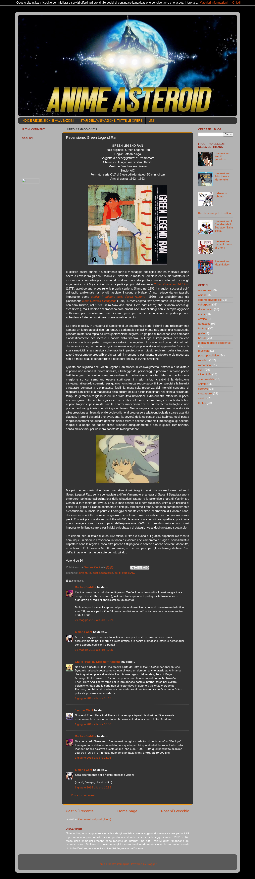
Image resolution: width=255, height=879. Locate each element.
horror (202, 338)
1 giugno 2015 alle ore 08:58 (93, 724)
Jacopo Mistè (84, 710)
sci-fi (118, 572)
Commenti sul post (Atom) (94, 819)
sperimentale (206, 379)
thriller (202, 403)
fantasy (202, 328)
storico (202, 398)
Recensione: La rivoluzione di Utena (223, 244)
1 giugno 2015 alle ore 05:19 (93, 698)
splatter (203, 383)
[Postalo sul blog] (136, 568)
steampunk (205, 393)
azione (202, 295)
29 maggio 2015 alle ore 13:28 (94, 620)
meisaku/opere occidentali (214, 342)
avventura (84, 572)
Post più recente (80, 811)
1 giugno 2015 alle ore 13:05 (93, 757)
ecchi (201, 314)
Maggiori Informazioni (214, 2)
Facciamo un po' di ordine (214, 213)
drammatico (205, 309)
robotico (203, 360)
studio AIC (128, 572)
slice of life (204, 374)
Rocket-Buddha (85, 587)
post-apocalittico (103, 572)
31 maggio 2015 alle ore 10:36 (94, 649)
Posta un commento (83, 795)
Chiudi (236, 2)
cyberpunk (204, 304)
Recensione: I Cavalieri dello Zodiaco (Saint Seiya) (224, 226)
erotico (202, 318)
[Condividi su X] (140, 568)
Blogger (151, 863)
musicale (203, 350)
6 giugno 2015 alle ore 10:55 (93, 787)
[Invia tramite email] (132, 568)
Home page (127, 811)
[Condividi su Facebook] (144, 568)
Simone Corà (83, 631)
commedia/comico (209, 299)
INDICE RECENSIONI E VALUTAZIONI (48, 120)
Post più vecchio (175, 811)
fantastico (204, 323)
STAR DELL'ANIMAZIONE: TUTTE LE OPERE (111, 120)
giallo (201, 333)
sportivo (203, 388)
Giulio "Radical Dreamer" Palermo (98, 661)
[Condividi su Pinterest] (147, 568)
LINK (152, 120)
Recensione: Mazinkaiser (222, 263)
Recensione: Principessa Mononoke (222, 176)
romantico (204, 365)
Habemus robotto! (221, 195)
